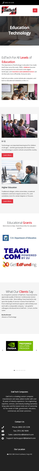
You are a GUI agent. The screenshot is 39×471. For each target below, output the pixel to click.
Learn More (7, 155)
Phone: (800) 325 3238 (21, 427)
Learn (7, 201)
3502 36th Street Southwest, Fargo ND (20, 454)
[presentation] (3, 350)
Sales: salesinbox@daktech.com (21, 434)
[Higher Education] (19, 172)
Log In (27, 10)
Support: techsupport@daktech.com (21, 438)
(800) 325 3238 (9, 2)
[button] (14, 370)
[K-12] (19, 126)
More (9, 201)
